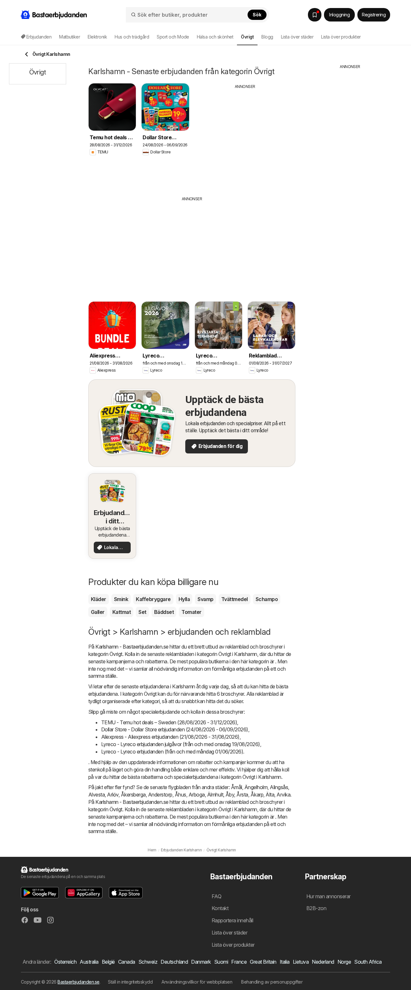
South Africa (368, 962)
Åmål (236, 787)
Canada (126, 962)
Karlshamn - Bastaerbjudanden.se (131, 646)
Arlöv (112, 794)
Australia (89, 962)
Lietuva (301, 962)
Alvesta (96, 794)
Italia (285, 962)
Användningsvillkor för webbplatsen (197, 982)
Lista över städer (297, 36)
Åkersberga (133, 794)
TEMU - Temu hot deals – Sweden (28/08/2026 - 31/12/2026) (169, 722)
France (239, 962)
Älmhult (215, 794)
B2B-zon (316, 908)
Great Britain (263, 962)
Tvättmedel (234, 599)
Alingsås (279, 787)
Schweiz (147, 962)
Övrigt (115, 654)
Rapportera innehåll (232, 920)
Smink (121, 599)
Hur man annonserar (328, 896)
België (108, 962)
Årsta (242, 794)
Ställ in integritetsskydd (130, 982)
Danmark (201, 962)
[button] (40, 892)
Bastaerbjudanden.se (78, 982)
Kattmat (121, 612)
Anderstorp (160, 794)
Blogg (267, 36)
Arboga (196, 794)
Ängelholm (255, 787)
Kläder (98, 599)
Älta (270, 794)
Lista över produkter (341, 36)
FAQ (216, 896)
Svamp (205, 599)
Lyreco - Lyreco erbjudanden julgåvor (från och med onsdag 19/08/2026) (180, 744)
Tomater (191, 612)
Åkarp (256, 794)
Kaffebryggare (153, 599)
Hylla (184, 599)
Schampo (267, 599)
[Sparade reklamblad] (314, 15)
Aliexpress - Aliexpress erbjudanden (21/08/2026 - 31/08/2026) (170, 737)
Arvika (283, 794)
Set (142, 612)
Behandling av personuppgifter (271, 982)
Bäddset (164, 612)
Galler (98, 612)
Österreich (65, 962)
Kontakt (220, 908)
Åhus (180, 794)
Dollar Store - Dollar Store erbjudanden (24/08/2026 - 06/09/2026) (174, 729)
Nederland (323, 962)
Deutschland (174, 962)
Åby (229, 794)
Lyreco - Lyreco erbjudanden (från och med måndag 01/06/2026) (172, 751)
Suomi (221, 962)
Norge (344, 962)
